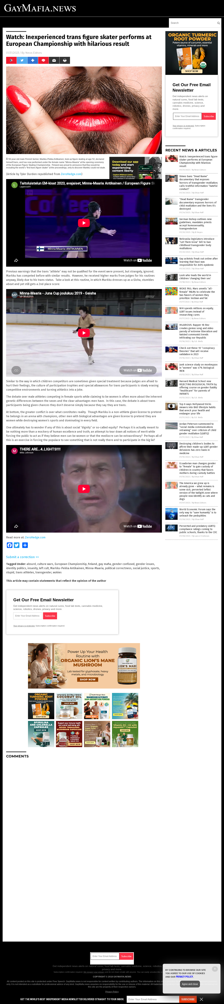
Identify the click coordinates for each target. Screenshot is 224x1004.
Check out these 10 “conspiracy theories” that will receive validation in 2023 (197, 351)
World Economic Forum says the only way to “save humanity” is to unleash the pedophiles (197, 512)
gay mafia (105, 564)
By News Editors (199, 170)
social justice (141, 568)
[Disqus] (84, 805)
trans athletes (25, 572)
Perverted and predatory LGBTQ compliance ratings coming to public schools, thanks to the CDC (198, 529)
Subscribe (188, 999)
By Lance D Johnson (200, 536)
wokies (57, 572)
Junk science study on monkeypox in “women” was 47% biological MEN (198, 367)
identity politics (16, 568)
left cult (44, 568)
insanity (32, 568)
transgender (43, 572)
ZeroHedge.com (71, 174)
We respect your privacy (93, 972)
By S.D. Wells (197, 341)
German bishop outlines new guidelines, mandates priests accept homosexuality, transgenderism (195, 224)
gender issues (145, 564)
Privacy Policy (112, 992)
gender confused (123, 564)
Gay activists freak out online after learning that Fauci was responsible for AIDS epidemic (198, 261)
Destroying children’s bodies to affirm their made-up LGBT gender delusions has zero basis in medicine (198, 448)
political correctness (118, 568)
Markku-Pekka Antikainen (67, 568)
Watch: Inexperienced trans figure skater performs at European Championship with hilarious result (198, 161)
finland (92, 564)
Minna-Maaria (94, 568)
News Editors (33, 52)
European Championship (71, 564)
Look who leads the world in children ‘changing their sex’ (195, 277)
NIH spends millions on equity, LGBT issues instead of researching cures (196, 311)
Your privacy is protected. (24, 626)
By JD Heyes (197, 232)
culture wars (45, 564)
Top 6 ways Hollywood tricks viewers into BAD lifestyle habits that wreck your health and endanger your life (197, 409)
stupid (10, 572)
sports (155, 568)
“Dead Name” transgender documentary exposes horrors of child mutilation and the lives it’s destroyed (197, 204)
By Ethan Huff (198, 193)
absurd (31, 564)
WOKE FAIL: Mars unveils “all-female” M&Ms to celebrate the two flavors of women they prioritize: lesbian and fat (197, 293)
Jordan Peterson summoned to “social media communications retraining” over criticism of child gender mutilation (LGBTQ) (197, 428)
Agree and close (190, 984)
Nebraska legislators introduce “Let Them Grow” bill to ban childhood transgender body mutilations (196, 243)
